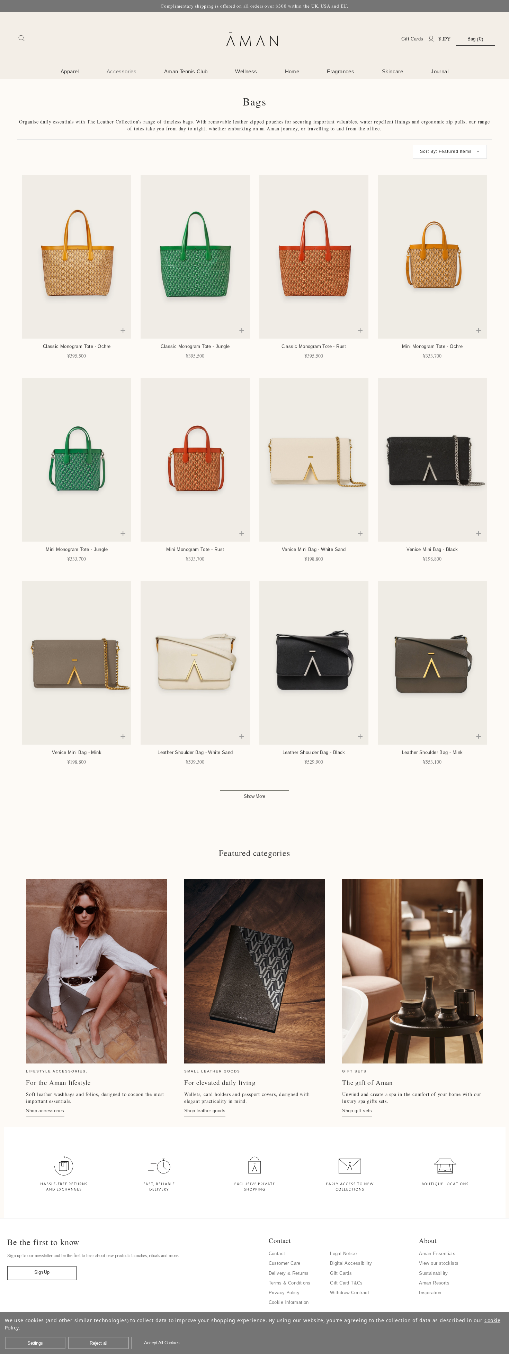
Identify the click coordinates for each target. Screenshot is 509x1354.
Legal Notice (343, 1253)
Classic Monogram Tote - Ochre (77, 346)
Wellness (246, 71)
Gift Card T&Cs (346, 1283)
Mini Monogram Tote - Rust (195, 549)
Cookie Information (289, 1302)
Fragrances (340, 71)
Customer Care (285, 1263)
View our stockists (438, 1263)
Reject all (98, 1343)
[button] (450, 152)
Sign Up (41, 1272)
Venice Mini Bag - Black (432, 549)
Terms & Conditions (290, 1283)
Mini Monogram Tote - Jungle (77, 549)
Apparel (70, 71)
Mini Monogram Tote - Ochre (432, 346)
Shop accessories (45, 1110)
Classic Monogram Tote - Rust (314, 346)
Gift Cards (412, 39)
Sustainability (433, 1273)
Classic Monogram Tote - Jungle (195, 346)
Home (292, 71)
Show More (254, 796)
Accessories (121, 71)
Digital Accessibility (351, 1263)
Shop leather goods (204, 1110)
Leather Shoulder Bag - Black (314, 752)
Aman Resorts (434, 1283)
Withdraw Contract (349, 1292)
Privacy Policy (284, 1292)
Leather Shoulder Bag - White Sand (195, 752)
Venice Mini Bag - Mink (76, 752)
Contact (277, 1253)
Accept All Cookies (162, 1342)
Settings (35, 1343)
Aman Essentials (437, 1253)
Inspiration (430, 1292)
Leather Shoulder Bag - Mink (432, 752)
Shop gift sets (357, 1110)
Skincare (392, 71)
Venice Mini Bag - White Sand (314, 549)
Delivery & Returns (289, 1273)
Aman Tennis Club (185, 71)
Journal (439, 71)
